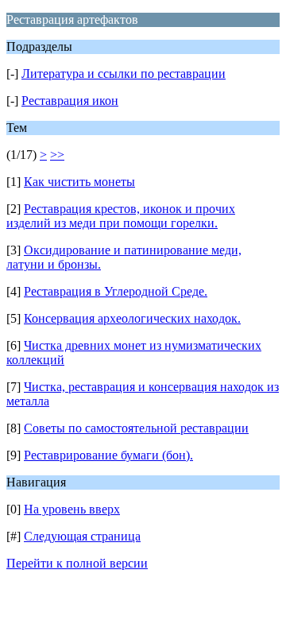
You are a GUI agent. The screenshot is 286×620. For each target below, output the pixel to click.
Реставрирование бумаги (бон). (108, 455)
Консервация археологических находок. (132, 318)
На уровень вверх (72, 509)
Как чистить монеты (79, 181)
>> (57, 154)
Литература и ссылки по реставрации (123, 73)
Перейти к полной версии (77, 563)
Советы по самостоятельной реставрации (136, 428)
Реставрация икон (69, 100)
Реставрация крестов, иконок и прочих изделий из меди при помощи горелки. (120, 216)
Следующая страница (82, 536)
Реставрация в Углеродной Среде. (115, 291)
